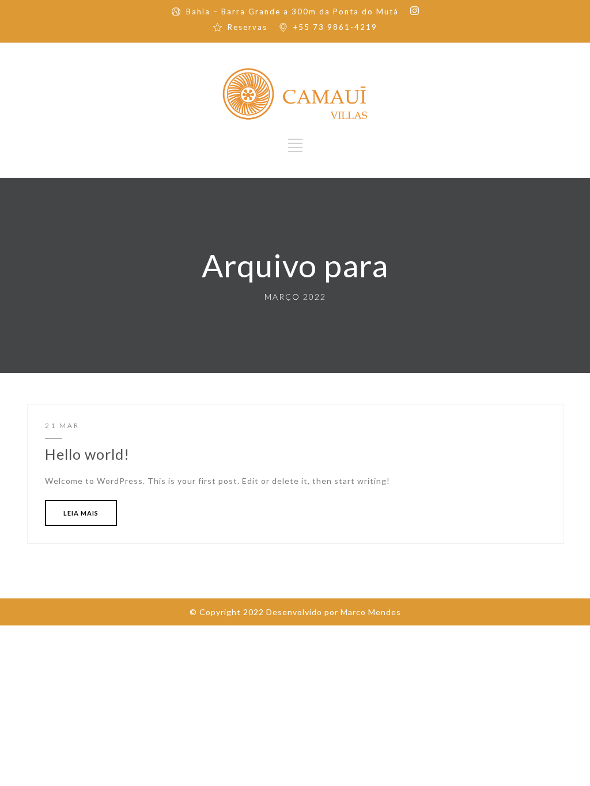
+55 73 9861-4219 (335, 27)
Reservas (247, 27)
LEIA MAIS (81, 513)
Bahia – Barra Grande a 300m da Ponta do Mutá (292, 11)
